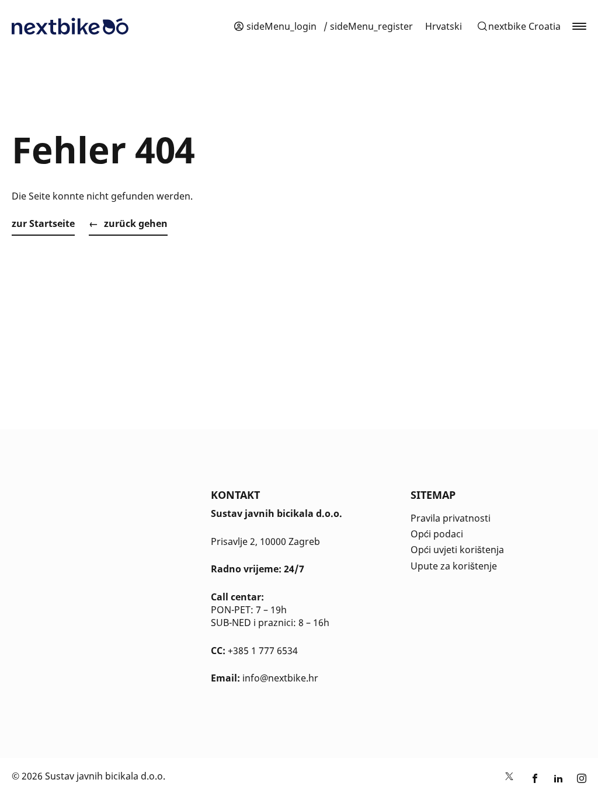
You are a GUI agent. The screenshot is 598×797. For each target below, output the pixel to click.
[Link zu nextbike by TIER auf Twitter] (509, 778)
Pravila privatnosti (451, 518)
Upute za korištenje (454, 566)
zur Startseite (43, 223)
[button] (519, 26)
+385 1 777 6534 (263, 650)
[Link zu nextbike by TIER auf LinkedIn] (558, 778)
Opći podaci (437, 533)
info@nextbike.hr (280, 678)
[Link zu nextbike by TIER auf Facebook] (535, 778)
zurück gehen (136, 223)
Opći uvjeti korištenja (457, 549)
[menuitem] (443, 26)
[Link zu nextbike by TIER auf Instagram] (581, 778)
